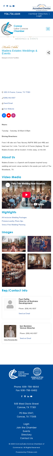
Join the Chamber (26, 427)
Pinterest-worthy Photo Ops (12, 221)
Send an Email (24, 313)
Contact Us (26, 438)
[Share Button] (48, 52)
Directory (26, 434)
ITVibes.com (32, 452)
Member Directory (38, 13)
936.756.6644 (12, 13)
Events (26, 431)
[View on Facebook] (4, 117)
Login (39, 16)
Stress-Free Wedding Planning (13, 225)
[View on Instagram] (13, 117)
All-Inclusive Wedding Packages (14, 217)
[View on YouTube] (9, 117)
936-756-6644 (30, 386)
